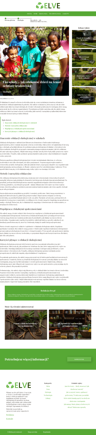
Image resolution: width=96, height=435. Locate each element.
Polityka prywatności (15, 432)
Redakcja (10, 415)
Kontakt (9, 419)
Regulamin (46, 432)
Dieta (29, 14)
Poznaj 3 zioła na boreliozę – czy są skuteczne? (26, 324)
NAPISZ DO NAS (79, 359)
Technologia (55, 14)
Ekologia (43, 14)
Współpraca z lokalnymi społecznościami (19, 129)
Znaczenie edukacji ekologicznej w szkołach (21, 123)
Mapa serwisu (32, 432)
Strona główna (10, 20)
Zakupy (66, 14)
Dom (35, 14)
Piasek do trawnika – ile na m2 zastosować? (84, 39)
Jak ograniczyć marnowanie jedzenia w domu (70, 324)
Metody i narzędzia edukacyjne (16, 126)
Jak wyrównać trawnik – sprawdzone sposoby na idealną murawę (84, 58)
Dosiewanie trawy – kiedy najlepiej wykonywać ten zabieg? (84, 77)
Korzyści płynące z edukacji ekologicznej (19, 131)
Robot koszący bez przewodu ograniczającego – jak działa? (84, 96)
